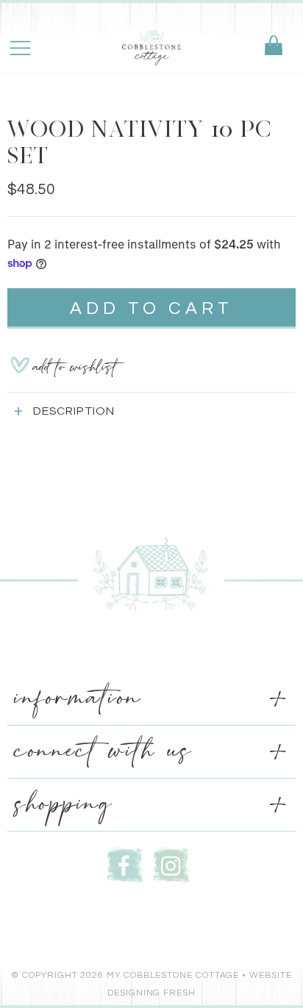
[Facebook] (125, 863)
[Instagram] (171, 863)
